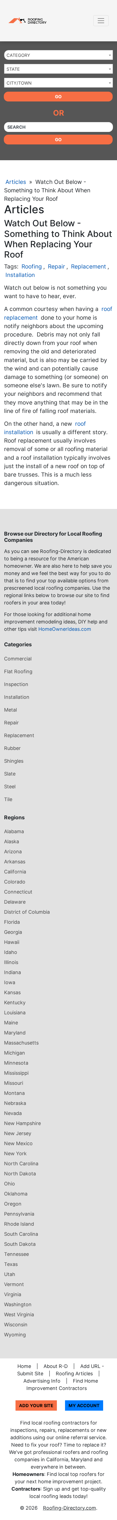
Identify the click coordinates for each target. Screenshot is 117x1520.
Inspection (16, 684)
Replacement (88, 266)
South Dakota (20, 1244)
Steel (10, 786)
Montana (14, 1093)
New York (15, 1153)
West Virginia (19, 1314)
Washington (18, 1304)
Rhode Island (19, 1224)
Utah (9, 1274)
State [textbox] (13, 69)
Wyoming (15, 1334)
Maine (11, 1022)
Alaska (11, 841)
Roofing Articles (74, 1373)
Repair (56, 266)
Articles (15, 181)
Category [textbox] (18, 55)
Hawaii (11, 942)
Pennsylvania (19, 1214)
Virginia (12, 1294)
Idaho (10, 952)
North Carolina (21, 1163)
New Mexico (18, 1143)
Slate (10, 774)
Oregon (12, 1204)
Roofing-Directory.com (69, 1508)
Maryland (15, 1033)
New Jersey (17, 1133)
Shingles (13, 761)
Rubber (12, 748)
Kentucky (15, 1002)
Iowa (9, 982)
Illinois (11, 962)
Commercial (18, 659)
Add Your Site (36, 1405)
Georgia (13, 932)
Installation (20, 274)
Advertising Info (41, 1381)
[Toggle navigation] (101, 20)
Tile (8, 799)
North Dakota (20, 1173)
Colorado (14, 882)
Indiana (12, 972)
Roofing (31, 266)
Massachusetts (21, 1043)
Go (58, 96)
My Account (84, 1405)
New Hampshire (22, 1123)
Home (24, 1366)
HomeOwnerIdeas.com (64, 629)
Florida (12, 922)
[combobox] (58, 55)
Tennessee (16, 1254)
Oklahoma (15, 1194)
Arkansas (14, 861)
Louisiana (15, 1012)
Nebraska (15, 1103)
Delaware (15, 902)
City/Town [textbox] (19, 83)
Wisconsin (15, 1324)
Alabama (14, 831)
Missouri (13, 1083)
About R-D (56, 1366)
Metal (10, 710)
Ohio (9, 1184)
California (15, 872)
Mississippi (16, 1073)
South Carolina (21, 1234)
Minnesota (16, 1063)
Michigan (14, 1053)
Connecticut (18, 892)
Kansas (12, 992)
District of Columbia (27, 912)
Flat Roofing (18, 671)
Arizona (13, 851)
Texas (11, 1264)
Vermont (14, 1284)
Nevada (13, 1113)
